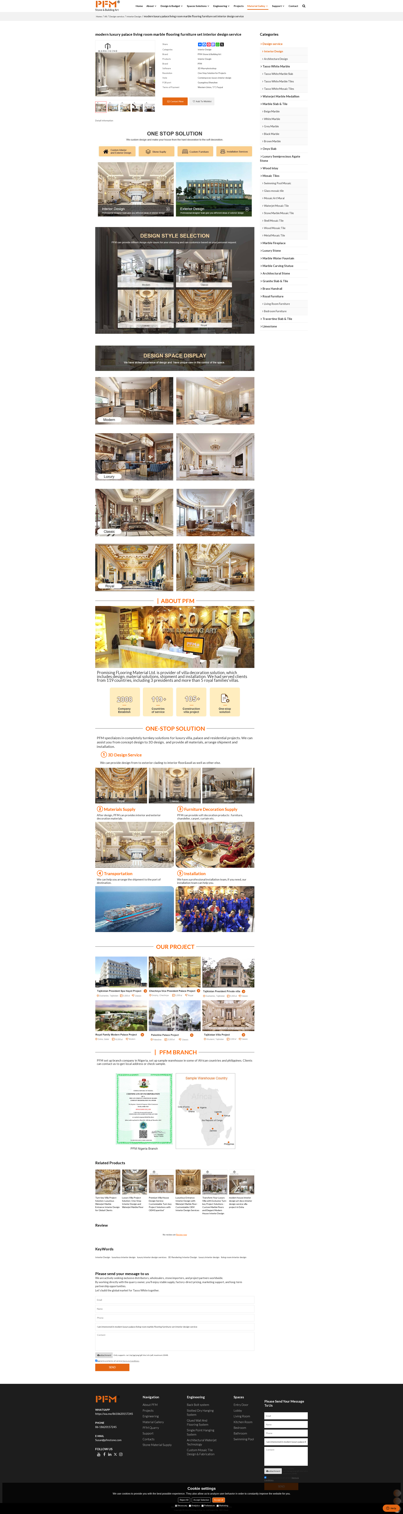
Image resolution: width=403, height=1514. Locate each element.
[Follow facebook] (104, 1454)
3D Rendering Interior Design (182, 1257)
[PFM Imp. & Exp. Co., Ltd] (107, 4)
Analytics (195, 1505)
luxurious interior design (124, 1257)
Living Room (242, 1416)
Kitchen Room (243, 1422)
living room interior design (233, 1257)
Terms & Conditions (130, 1361)
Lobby (238, 1410)
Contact (293, 5)
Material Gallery (153, 1422)
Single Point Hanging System (200, 1432)
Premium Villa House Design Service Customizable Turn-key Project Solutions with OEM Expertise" (160, 1204)
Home (139, 5)
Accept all (218, 1500)
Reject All (184, 1500)
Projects (239, 5)
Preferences (209, 1505)
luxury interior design (209, 1257)
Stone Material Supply (157, 1445)
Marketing (223, 1505)
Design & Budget (170, 5)
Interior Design (133, 16)
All (105, 16)
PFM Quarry (151, 1427)
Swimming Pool (244, 1439)
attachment (105, 1355)
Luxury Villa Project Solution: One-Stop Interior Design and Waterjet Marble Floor (132, 1202)
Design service (116, 16)
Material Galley (256, 5)
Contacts (148, 1439)
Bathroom (240, 1433)
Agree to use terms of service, (118, 1361)
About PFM (150, 1404)
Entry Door (241, 1404)
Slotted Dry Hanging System (200, 1412)
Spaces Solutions (197, 5)
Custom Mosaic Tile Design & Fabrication (200, 1452)
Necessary (182, 1505)
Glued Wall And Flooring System (197, 1422)
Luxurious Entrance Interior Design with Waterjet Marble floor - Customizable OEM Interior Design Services (187, 1204)
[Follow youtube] (99, 1454)
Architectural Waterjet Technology (202, 1442)
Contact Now (177, 101)
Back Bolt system (198, 1404)
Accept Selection (201, 1500)
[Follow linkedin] (110, 1454)
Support (277, 5)
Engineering (220, 5)
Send (112, 1367)
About (150, 5)
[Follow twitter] (115, 1454)
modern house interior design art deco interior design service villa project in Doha (240, 1202)
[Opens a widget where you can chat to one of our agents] (391, 1508)
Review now (181, 1235)
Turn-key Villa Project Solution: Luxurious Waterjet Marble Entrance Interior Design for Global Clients (107, 1204)
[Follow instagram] (121, 1454)
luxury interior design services (152, 1257)
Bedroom (240, 1427)
